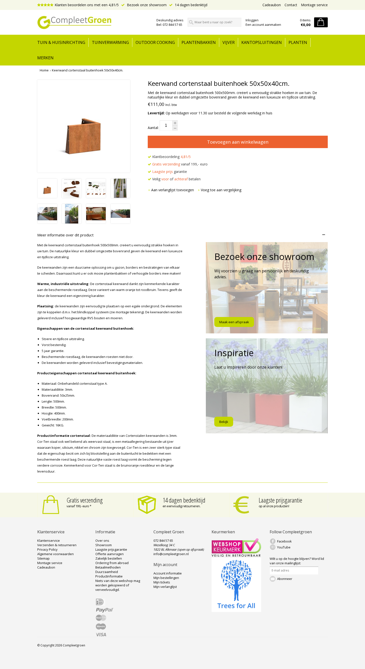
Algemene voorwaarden (55, 554)
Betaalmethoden (108, 567)
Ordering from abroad (112, 563)
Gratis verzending (85, 500)
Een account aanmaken (263, 24)
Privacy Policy (47, 549)
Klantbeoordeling (171, 156)
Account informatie (167, 573)
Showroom (103, 545)
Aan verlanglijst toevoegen (173, 190)
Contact (291, 4)
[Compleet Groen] (93, 22)
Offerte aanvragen (109, 554)
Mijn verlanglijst (165, 586)
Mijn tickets (161, 582)
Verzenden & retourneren (56, 545)
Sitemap (43, 558)
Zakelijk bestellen (108, 558)
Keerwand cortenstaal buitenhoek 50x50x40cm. (87, 70)
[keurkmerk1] (236, 555)
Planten (298, 42)
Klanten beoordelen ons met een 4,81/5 (87, 4)
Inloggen (252, 20)
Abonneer (284, 578)
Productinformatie (109, 576)
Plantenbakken (199, 42)
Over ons (102, 540)
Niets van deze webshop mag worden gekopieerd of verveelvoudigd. (117, 585)
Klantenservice (48, 540)
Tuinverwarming (110, 42)
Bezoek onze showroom (146, 4)
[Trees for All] (236, 610)
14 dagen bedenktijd (190, 4)
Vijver (228, 42)
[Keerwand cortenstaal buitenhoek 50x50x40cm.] (47, 196)
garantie (169, 171)
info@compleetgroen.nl (171, 554)
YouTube (284, 547)
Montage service (314, 4)
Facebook (284, 541)
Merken (45, 58)
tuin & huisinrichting (61, 42)
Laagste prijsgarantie (280, 500)
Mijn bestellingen (166, 577)
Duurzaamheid (106, 572)
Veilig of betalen (176, 179)
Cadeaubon (271, 4)
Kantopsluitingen (261, 42)
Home (44, 70)
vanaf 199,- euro (180, 164)
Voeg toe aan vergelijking (221, 190)
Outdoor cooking (155, 42)
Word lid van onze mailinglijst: (297, 560)
